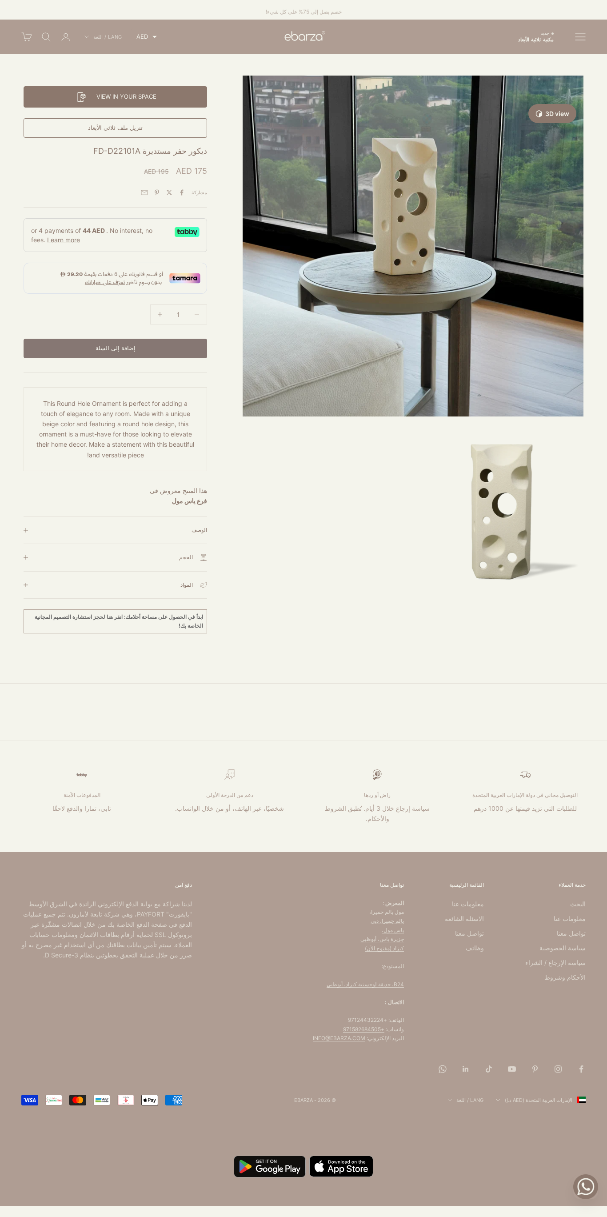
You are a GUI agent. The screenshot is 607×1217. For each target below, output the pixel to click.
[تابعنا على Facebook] (581, 1069)
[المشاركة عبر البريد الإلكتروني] (144, 192)
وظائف (475, 948)
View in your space (126, 96)
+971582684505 (363, 1029)
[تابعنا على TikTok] (488, 1069)
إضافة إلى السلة (116, 348)
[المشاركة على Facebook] (181, 192)
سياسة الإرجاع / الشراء (555, 962)
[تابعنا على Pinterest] (535, 1069)
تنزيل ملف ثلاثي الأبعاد (115, 127)
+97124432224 (367, 1020)
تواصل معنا (571, 933)
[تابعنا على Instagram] (558, 1069)
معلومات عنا (570, 918)
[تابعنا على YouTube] (511, 1069)
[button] (146, 36)
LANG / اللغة (107, 37)
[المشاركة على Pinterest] (156, 192)
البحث (578, 904)
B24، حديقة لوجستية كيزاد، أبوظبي (365, 984)
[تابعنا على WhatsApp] (442, 1069)
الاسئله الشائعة (464, 918)
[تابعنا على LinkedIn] (465, 1069)
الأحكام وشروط (565, 977)
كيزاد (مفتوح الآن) (384, 948)
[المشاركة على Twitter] (169, 192)
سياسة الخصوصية (562, 948)
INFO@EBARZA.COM (339, 1038)
